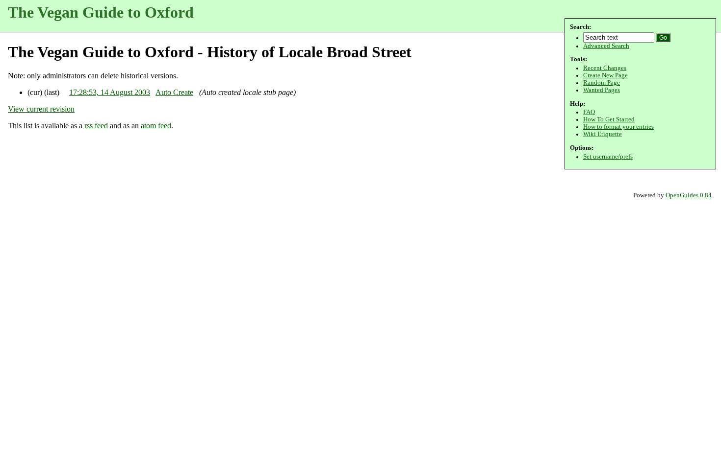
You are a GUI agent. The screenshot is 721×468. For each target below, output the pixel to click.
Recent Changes (604, 68)
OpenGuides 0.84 (689, 195)
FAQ (589, 112)
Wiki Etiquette (602, 134)
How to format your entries (618, 126)
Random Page (601, 82)
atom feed (156, 125)
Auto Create (174, 92)
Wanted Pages (601, 90)
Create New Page (605, 75)
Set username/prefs (608, 156)
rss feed (96, 125)
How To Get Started (609, 119)
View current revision (41, 109)
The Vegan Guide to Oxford (101, 12)
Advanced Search (606, 46)
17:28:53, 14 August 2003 (109, 92)
